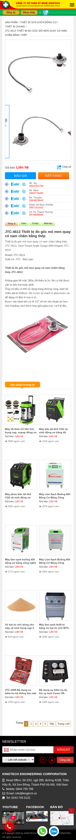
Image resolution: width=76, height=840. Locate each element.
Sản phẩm (11, 22)
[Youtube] (52, 760)
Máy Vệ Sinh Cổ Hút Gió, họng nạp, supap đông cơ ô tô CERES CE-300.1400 (21, 432)
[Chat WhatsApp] (42, 830)
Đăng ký (11, 12)
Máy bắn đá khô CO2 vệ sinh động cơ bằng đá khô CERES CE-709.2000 (53, 432)
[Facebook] (43, 760)
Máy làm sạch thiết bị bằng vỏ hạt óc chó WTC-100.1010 (54, 628)
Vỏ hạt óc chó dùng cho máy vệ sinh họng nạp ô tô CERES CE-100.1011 (19, 628)
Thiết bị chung (15, 26)
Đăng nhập (29, 12)
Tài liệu (35, 223)
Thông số (11, 223)
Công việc (65, 759)
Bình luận (48, 223)
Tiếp (51, 723)
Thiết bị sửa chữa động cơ (38, 22)
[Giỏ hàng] (45, 12)
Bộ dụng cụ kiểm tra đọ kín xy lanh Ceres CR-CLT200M (53, 693)
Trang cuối (63, 723)
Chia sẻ (66, 166)
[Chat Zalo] (54, 830)
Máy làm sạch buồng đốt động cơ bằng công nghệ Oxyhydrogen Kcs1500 (20, 563)
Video (23, 223)
